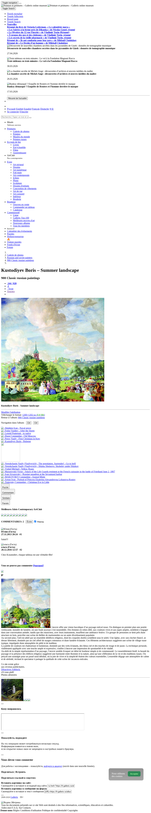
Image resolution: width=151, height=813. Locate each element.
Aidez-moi (6, 807)
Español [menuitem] (27, 109)
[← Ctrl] (16, 441)
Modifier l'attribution (10, 412)
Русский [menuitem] (11, 109)
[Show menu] (20, 3)
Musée (14, 123)
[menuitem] (52, 109)
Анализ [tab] (11, 291)
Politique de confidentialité (54, 810)
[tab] (12, 283)
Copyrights (72, 810)
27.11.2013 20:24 (9, 534)
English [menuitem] (19, 109)
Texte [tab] (10, 288)
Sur (21, 807)
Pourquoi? (38, 565)
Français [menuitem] (36, 109)
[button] (14, 13)
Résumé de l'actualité (17, 98)
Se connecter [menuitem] (13, 111)
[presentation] (78, 294)
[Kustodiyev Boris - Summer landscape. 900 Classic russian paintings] (52, 400)
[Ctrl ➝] (38, 463)
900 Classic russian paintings (31, 417)
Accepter (134, 774)
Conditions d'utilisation (31, 810)
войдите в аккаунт (53, 766)
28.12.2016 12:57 (9, 549)
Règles (16, 810)
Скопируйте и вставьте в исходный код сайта (24, 785)
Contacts (27, 807)
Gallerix (14, 797)
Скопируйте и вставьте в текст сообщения (22, 791)
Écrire (29, 522)
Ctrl (28, 423)
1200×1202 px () (33, 415)
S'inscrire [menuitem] (24, 111)
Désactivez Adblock (10, 669)
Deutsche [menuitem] (44, 109)
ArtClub (14, 156)
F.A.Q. (15, 807)
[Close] (30, 117)
